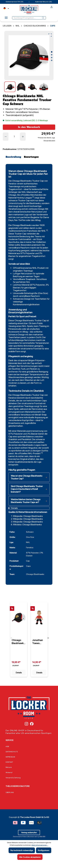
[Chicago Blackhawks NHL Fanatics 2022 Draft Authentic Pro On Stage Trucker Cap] (19, 617)
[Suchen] (43, 17)
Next (48, 638)
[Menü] (6, 18)
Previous (11, 638)
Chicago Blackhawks (22, 180)
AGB (7, 746)
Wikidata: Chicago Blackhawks (27, 524)
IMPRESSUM (10, 757)
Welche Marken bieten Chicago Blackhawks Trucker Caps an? (26, 501)
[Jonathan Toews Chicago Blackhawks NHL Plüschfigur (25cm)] (39, 617)
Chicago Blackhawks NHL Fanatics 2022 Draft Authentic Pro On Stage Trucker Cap (18, 642)
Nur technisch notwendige (21, 850)
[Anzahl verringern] (6, 136)
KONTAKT (9, 762)
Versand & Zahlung (13, 778)
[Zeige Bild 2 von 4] (51, 55)
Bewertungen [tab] (31, 157)
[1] (33, 197)
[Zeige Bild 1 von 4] (51, 52)
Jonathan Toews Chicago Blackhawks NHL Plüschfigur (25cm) (38, 642)
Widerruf (9, 772)
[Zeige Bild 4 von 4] (51, 60)
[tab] (14, 157)
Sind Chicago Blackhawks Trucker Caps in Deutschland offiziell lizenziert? (27, 489)
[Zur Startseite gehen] (29, 10)
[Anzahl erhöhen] (23, 136)
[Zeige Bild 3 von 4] (51, 57)
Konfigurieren (43, 850)
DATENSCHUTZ (12, 752)
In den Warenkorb (29, 127)
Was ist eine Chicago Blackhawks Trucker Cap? (26, 477)
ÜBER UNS (10, 792)
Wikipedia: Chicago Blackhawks (28, 516)
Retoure (9, 767)
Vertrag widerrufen (29, 832)
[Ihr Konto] (51, 7)
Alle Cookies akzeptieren (30, 857)
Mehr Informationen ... (40, 845)
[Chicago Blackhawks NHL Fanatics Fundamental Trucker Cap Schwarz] (28, 55)
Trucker (35, 180)
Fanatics (12, 183)
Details (19, 672)
